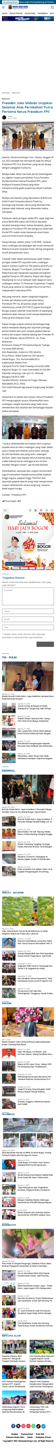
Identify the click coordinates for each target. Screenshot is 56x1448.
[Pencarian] (52, 7)
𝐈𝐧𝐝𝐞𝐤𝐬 (30, 1437)
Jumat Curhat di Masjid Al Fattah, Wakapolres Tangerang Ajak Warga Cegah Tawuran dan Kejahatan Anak (34, 707)
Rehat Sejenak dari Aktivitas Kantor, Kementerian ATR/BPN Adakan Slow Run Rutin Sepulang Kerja (34, 1213)
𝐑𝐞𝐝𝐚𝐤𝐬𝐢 (14, 1434)
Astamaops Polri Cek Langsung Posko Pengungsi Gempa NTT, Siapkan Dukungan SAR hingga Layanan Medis (40, 1409)
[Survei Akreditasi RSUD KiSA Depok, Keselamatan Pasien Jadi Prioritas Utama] (9, 1275)
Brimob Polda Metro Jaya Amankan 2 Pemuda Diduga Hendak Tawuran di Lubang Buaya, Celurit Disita (26, 810)
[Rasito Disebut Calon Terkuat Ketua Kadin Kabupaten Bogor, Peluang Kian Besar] (28, 1022)
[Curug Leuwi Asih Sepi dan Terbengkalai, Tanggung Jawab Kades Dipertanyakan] (9, 993)
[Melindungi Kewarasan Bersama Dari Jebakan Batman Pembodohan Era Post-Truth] (9, 1079)
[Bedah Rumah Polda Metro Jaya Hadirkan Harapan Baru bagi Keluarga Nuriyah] (28, 676)
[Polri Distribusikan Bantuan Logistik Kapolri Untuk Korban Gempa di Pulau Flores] (42, 1347)
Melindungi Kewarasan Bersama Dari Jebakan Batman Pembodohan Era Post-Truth (34, 1078)
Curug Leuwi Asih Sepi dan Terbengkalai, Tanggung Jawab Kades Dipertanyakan (35, 992)
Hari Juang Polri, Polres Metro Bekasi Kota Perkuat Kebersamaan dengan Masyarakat (34, 732)
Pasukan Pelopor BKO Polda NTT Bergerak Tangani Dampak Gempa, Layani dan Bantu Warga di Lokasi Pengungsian (13, 1358)
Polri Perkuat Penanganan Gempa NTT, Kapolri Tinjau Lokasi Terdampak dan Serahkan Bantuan (14, 1384)
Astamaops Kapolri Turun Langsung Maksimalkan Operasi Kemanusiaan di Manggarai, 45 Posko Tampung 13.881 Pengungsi (14, 1409)
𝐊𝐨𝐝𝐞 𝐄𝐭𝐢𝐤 (40, 1434)
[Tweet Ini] (36, 510)
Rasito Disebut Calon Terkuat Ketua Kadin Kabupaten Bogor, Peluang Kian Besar (26, 1043)
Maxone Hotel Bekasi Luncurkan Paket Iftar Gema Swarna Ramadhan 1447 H (35, 942)
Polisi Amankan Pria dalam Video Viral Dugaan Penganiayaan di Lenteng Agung (35, 870)
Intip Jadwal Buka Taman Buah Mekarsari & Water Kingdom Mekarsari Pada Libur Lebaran (25, 932)
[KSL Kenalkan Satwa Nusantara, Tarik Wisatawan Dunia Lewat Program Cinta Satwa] (9, 980)
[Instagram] (23, 1426)
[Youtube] (28, 1426)
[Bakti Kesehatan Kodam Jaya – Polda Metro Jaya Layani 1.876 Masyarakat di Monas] (9, 1288)
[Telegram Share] (46, 510)
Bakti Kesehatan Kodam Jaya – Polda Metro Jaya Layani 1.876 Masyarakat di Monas (35, 1287)
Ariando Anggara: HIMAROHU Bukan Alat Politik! (34, 1102)
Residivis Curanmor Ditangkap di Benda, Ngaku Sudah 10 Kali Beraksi (34, 857)
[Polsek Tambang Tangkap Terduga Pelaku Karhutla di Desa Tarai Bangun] (9, 846)
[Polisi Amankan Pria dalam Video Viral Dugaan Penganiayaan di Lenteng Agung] (9, 871)
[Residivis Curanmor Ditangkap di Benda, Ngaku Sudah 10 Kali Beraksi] (9, 859)
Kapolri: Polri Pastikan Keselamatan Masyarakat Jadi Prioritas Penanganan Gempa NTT (42, 1384)
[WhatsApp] (33, 1426)
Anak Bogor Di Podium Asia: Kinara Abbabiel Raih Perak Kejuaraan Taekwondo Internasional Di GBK (33, 1163)
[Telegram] (43, 1426)
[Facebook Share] (30, 510)
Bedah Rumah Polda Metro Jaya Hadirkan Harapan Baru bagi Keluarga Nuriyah (28, 697)
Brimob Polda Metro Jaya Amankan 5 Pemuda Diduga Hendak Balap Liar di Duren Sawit (35, 820)
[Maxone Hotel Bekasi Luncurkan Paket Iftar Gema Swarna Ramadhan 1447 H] (9, 943)
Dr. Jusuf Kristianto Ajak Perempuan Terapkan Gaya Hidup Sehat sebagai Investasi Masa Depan (34, 1312)
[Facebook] (13, 1426)
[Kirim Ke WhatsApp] (52, 510)
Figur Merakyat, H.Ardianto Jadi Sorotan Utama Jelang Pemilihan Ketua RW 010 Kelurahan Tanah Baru (35, 1053)
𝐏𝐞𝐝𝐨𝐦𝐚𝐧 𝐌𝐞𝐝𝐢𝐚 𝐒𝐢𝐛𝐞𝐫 (15, 1437)
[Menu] (4, 7)
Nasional (6, 98)
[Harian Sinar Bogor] (17, 7)
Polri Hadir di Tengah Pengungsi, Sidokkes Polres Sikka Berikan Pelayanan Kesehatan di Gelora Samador (26, 1264)
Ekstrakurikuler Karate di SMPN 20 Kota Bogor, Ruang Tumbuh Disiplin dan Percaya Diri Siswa (26, 1153)
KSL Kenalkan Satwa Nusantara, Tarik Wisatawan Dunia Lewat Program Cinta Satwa (35, 979)
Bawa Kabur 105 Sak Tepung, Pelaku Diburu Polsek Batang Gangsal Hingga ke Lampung (35, 833)
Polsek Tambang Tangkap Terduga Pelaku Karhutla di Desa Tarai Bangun (35, 845)
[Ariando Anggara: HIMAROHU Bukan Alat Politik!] (9, 1104)
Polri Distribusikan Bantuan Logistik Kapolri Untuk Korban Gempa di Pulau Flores (42, 1358)
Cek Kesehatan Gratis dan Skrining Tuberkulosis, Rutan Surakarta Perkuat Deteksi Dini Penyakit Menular (35, 1324)
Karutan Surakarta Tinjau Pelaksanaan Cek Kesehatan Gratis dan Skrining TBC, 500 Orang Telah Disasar (36, 1299)
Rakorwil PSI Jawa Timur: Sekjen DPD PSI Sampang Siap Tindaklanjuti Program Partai (35, 1065)
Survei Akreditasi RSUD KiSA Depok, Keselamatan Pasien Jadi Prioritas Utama (34, 1274)
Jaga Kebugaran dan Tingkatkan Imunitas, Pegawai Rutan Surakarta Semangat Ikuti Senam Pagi (34, 1188)
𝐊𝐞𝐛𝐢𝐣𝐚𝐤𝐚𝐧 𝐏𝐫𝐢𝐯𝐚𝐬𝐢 (43, 1437)
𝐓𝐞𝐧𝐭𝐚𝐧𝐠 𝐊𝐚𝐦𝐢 (27, 1434)
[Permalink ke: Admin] (4, 117)
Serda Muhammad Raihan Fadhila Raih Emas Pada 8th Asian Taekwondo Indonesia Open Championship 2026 (35, 1176)
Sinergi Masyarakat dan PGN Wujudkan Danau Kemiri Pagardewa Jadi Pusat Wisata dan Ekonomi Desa (35, 954)
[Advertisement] (28, 56)
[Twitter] (18, 1426)
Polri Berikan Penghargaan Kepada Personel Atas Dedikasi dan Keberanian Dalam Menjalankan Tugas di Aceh (35, 744)
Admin (10, 116)
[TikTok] (38, 1426)
